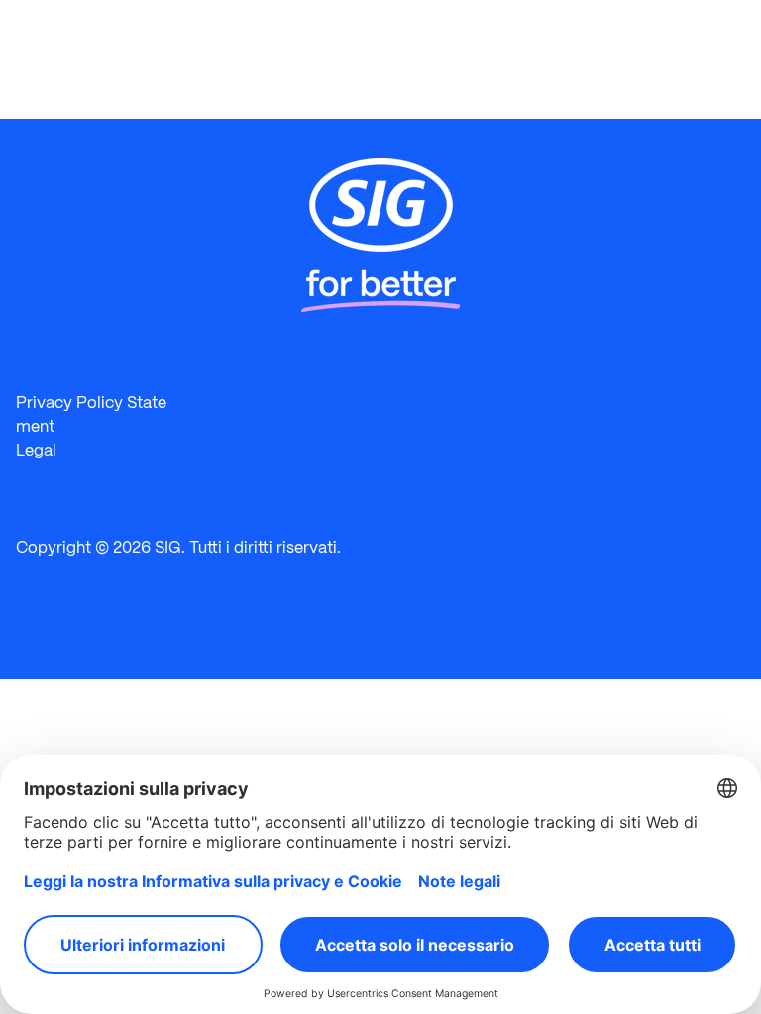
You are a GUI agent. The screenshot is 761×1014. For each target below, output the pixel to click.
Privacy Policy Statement (91, 414)
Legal (36, 450)
